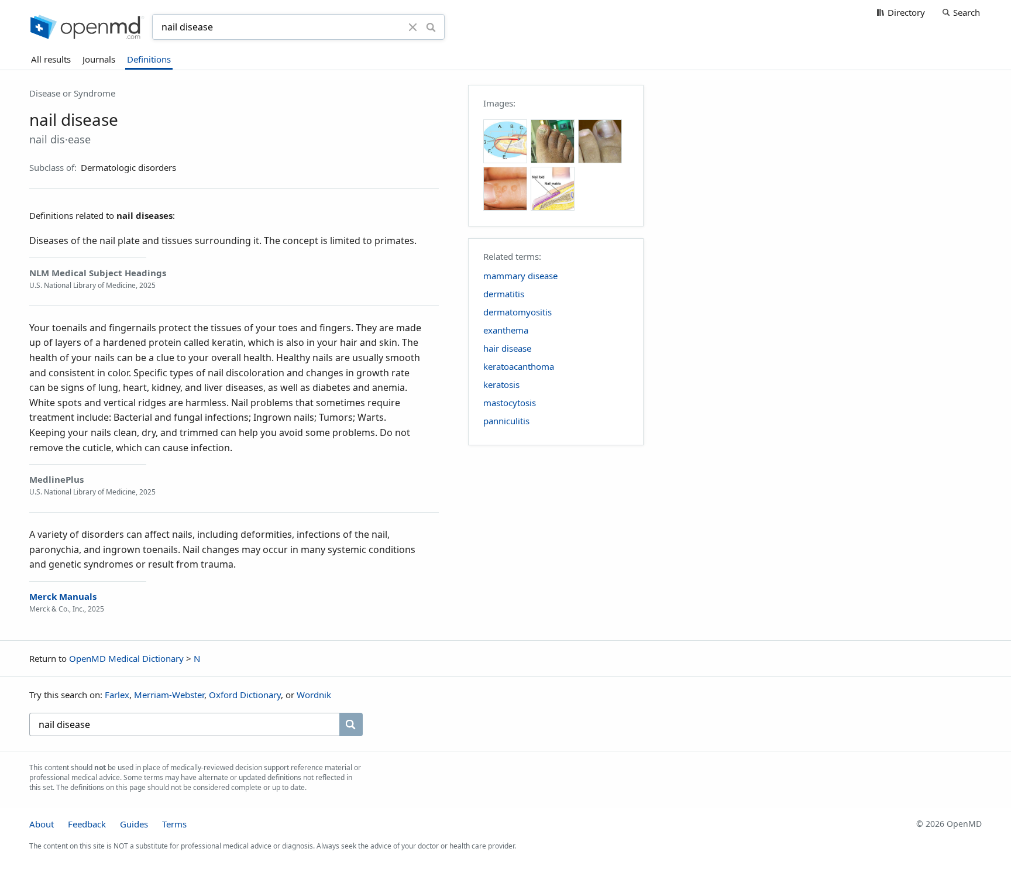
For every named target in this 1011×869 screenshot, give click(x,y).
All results (51, 59)
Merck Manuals (63, 596)
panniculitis (506, 421)
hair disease (507, 348)
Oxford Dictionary (245, 694)
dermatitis (503, 294)
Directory (906, 12)
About (41, 824)
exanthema (505, 330)
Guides (134, 824)
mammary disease (520, 275)
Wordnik (314, 694)
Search (966, 12)
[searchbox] (184, 724)
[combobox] (282, 27)
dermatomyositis (517, 312)
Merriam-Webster (169, 694)
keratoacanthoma (518, 366)
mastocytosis (509, 402)
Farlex (117, 694)
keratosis (501, 384)
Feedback (87, 824)
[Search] (431, 27)
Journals (98, 59)
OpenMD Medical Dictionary (126, 658)
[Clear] (413, 27)
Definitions (149, 59)
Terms (174, 824)
